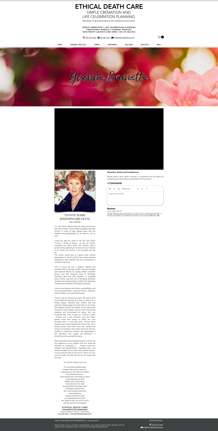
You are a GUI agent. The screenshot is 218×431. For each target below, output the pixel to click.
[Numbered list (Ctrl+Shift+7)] (142, 188)
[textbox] (135, 197)
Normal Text (126, 189)
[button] (161, 37)
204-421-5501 (63, 414)
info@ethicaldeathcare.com (124, 38)
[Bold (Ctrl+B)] (109, 188)
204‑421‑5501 (91, 38)
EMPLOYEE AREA (156, 420)
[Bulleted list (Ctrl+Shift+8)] (146, 188)
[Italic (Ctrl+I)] (114, 188)
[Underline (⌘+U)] (118, 188)
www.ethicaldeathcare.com (81, 414)
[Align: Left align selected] (137, 188)
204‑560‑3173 (105, 38)
